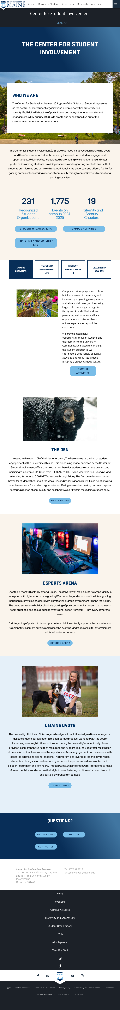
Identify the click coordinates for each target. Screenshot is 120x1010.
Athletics (96, 4)
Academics (68, 4)
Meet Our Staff (60, 950)
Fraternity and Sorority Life (60, 917)
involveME (60, 901)
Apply (8, 987)
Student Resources (22, 987)
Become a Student (48, 4)
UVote (60, 934)
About (31, 4)
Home (60, 893)
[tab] (21, 269)
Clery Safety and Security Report (87, 987)
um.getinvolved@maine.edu (80, 872)
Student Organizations (60, 926)
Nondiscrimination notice (45, 987)
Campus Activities (60, 909)
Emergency (109, 987)
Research (82, 4)
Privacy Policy (64, 987)
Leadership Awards (60, 942)
